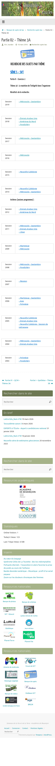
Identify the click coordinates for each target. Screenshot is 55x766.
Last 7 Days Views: (12, 542)
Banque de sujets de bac (15, 30)
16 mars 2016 (23, 45)
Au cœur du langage (12, 559)
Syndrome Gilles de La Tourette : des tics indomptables (27, 562)
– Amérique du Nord (27, 121)
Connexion (16, 728)
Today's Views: (10, 537)
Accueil (6, 728)
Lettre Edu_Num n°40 (13, 419)
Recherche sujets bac (34, 30)
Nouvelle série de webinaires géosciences (21, 441)
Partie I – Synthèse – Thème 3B (41, 382)
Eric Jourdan (8, 45)
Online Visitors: (10, 533)
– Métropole (24, 155)
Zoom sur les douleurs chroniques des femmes (23, 577)
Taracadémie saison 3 (13, 424)
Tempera (39, 735)
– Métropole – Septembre (30, 101)
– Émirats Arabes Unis (28, 118)
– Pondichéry (24, 124)
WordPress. (48, 735)
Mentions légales (37, 728)
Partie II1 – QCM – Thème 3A (11, 382)
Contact (25, 728)
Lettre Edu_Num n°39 (13, 436)
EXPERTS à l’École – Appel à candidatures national (25, 428)
